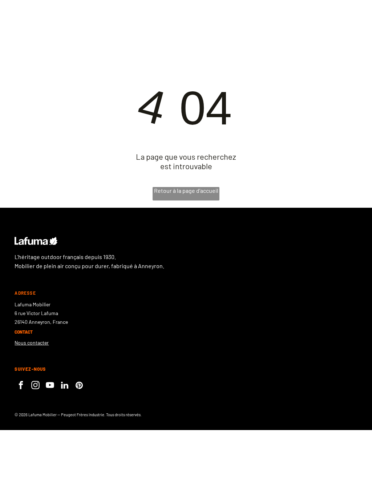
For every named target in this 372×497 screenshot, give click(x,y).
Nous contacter (32, 342)
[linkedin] (64, 386)
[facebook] (21, 386)
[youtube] (50, 386)
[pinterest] (79, 386)
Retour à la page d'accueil (186, 190)
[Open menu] (328, 22)
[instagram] (35, 386)
